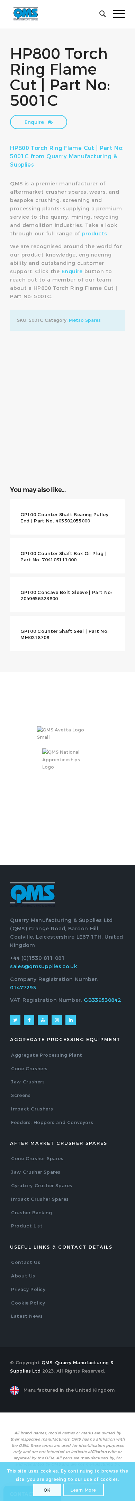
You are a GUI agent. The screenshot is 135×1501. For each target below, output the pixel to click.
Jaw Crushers (28, 1081)
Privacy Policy (28, 1289)
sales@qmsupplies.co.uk (43, 966)
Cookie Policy (28, 1303)
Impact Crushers (32, 1109)
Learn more (83, 1490)
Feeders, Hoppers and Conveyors (52, 1122)
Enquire (35, 122)
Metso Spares (85, 320)
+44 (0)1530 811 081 (37, 958)
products (94, 233)
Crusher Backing (31, 1212)
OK (47, 1490)
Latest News (27, 1316)
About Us (23, 1275)
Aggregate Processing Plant (46, 1055)
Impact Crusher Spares (40, 1199)
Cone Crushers (29, 1068)
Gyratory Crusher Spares (41, 1185)
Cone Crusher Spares (37, 1158)
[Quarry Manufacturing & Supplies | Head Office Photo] (67, 370)
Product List (27, 1226)
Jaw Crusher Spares (36, 1172)
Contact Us (25, 1262)
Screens (20, 1095)
